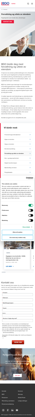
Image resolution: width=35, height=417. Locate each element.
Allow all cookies (17, 232)
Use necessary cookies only (18, 237)
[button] (7, 21)
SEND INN (18, 342)
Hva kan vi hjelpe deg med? (9, 318)
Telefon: (4, 313)
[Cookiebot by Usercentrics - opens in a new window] (26, 178)
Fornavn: (4, 292)
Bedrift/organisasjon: (8, 303)
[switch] (30, 210)
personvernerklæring (8, 332)
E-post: (4, 308)
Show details (26, 227)
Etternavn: (5, 297)
